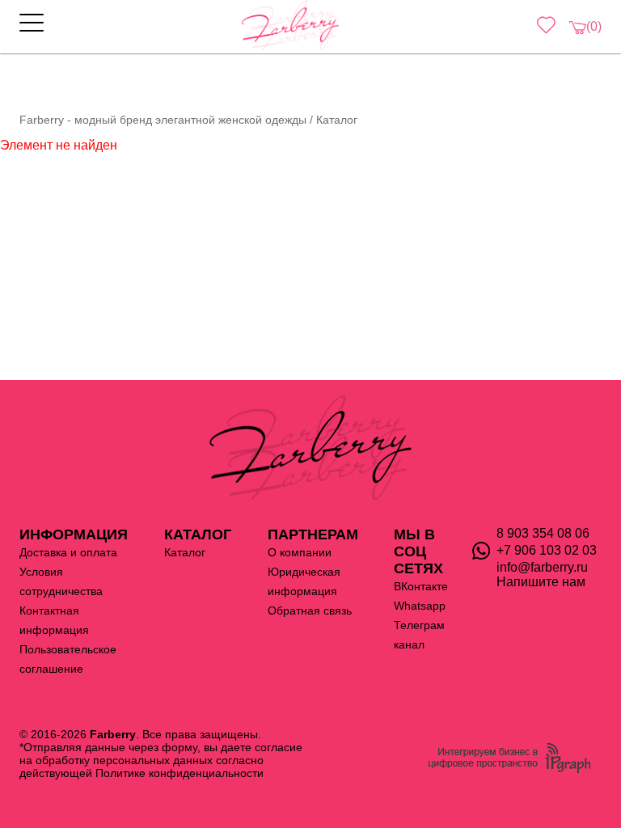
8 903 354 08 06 (542, 533)
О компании (300, 552)
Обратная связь (310, 610)
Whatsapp (420, 605)
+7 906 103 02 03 (546, 550)
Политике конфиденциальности (179, 773)
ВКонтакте (421, 586)
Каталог (184, 552)
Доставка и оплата (68, 552)
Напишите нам (540, 582)
